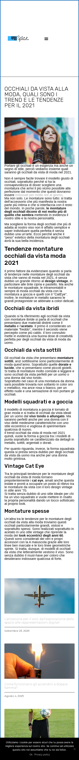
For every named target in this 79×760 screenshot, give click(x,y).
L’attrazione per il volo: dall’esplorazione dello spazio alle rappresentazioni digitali (39, 620)
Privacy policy (42, 754)
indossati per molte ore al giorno (38, 195)
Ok (31, 754)
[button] (46, 38)
